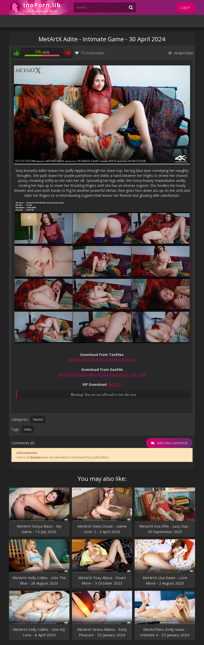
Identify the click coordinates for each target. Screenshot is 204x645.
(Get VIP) (114, 384)
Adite (28, 429)
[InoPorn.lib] (39, 7)
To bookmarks (92, 52)
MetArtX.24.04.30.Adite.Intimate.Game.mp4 (102, 359)
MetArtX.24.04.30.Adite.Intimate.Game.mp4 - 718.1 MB (102, 374)
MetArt (38, 419)
